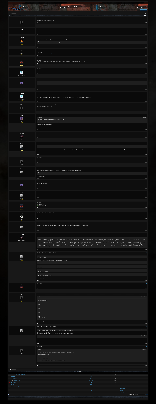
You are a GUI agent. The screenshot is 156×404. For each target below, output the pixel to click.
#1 (146, 18)
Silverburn (22, 79)
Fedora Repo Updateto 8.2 (14, 378)
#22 (146, 283)
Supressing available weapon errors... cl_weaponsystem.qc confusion (19, 388)
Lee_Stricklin (22, 133)
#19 (146, 223)
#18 (146, 212)
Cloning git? (12, 384)
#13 (146, 157)
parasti (22, 158)
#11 (146, 132)
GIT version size (13, 390)
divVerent (123, 392)
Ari (91, 386)
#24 (146, 326)
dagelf (91, 374)
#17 (146, 202)
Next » (15, 369)
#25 (146, 346)
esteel (22, 143)
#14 (146, 168)
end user (91, 384)
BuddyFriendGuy (91, 380)
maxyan (91, 390)
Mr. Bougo (123, 382)
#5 (146, 58)
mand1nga (22, 37)
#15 (146, 181)
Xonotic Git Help (13, 376)
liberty (22, 104)
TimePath (91, 382)
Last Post (121, 378)
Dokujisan (22, 69)
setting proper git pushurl (17, 380)
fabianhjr (22, 29)
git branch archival (13, 382)
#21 (146, 252)
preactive (91, 378)
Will (22, 213)
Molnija (91, 376)
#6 (146, 68)
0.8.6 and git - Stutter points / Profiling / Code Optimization (18, 374)
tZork (122, 390)
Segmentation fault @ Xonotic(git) (15, 386)
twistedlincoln (91, 388)
